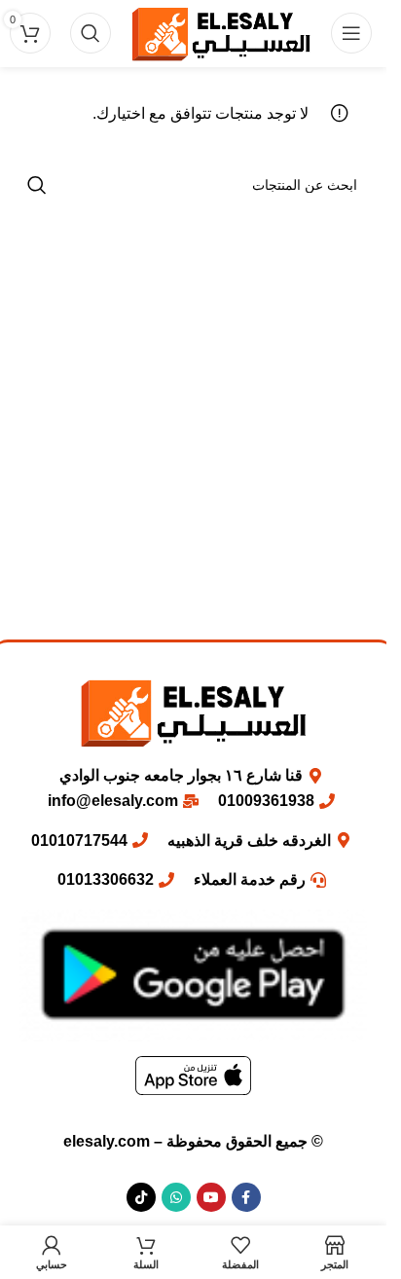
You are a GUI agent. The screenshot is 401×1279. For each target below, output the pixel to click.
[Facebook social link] (246, 1197)
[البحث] (90, 33)
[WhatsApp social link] (176, 1197)
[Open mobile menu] (351, 33)
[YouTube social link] (211, 1197)
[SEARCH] (37, 185)
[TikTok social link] (141, 1197)
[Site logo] (220, 32)
